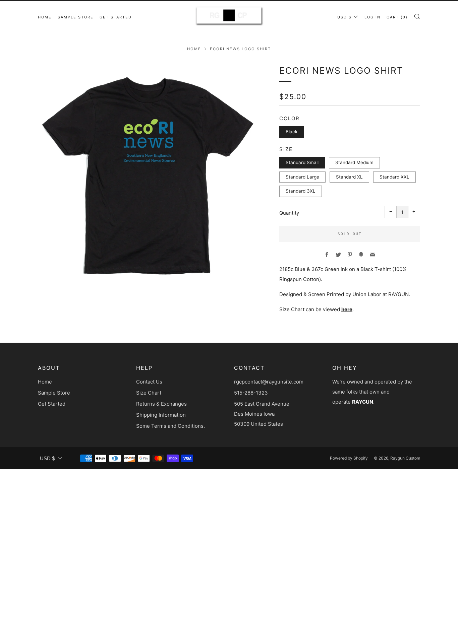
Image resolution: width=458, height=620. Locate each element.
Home (45, 17)
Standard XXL (394, 177)
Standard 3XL (301, 191)
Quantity (289, 213)
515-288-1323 (251, 393)
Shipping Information (161, 415)
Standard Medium (354, 162)
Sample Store (76, 17)
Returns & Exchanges (161, 404)
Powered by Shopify (349, 458)
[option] (148, 174)
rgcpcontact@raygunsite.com (268, 381)
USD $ (344, 17)
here (346, 309)
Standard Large (302, 177)
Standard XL (349, 177)
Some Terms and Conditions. (170, 426)
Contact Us (149, 381)
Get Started (116, 17)
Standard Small (302, 162)
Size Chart (148, 393)
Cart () (397, 17)
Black (291, 131)
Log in (372, 17)
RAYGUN (362, 402)
